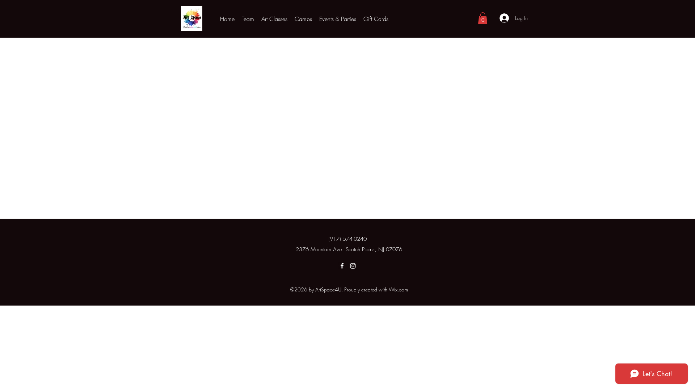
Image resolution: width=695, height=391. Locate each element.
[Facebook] (342, 265)
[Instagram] (353, 265)
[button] (274, 18)
